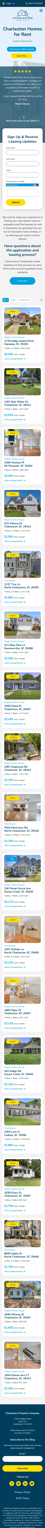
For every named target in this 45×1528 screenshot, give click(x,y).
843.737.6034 (28, 1430)
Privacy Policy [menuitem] (22, 1492)
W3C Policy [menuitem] (22, 1498)
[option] (22, 87)
